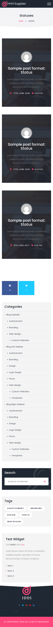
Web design (15, 333)
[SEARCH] (44, 481)
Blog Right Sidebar (15, 404)
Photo (12, 378)
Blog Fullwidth (13, 314)
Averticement (15, 321)
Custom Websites (20, 340)
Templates (17, 397)
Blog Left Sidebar (14, 346)
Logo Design (15, 372)
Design (12, 365)
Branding (13, 327)
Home (21, 21)
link (22, 544)
